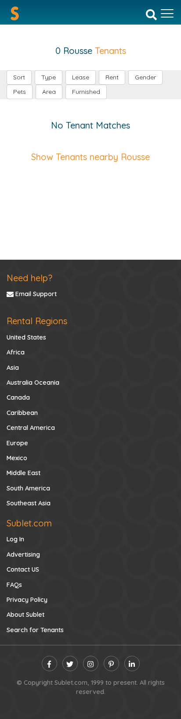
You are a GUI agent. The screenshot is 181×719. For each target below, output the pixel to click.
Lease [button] (80, 77)
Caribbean (22, 413)
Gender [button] (145, 77)
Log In (15, 539)
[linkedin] (132, 663)
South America (28, 488)
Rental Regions (37, 320)
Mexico (17, 458)
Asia (13, 368)
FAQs (14, 585)
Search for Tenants (35, 630)
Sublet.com (29, 523)
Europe (17, 443)
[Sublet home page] (14, 13)
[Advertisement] (90, 202)
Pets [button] (19, 92)
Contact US (23, 569)
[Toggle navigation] (167, 13)
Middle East (23, 473)
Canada (18, 397)
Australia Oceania (33, 382)
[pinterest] (111, 663)
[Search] (151, 14)
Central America (31, 428)
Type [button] (48, 77)
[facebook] (49, 663)
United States (26, 337)
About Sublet (25, 615)
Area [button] (49, 92)
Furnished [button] (86, 92)
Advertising (23, 554)
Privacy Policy (27, 600)
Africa (16, 352)
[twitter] (70, 663)
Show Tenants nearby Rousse (90, 156)
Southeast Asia (29, 503)
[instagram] (90, 663)
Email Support (35, 294)
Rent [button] (112, 77)
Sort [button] (19, 77)
